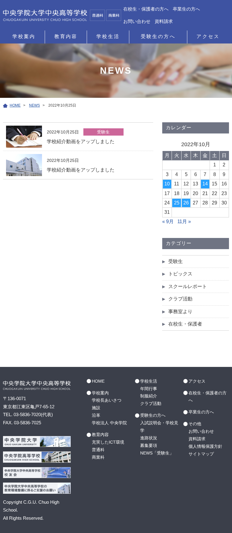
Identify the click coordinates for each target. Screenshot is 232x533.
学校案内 (24, 36)
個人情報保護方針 (205, 446)
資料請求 (164, 21)
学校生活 (108, 36)
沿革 (96, 415)
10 (167, 183)
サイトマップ (201, 453)
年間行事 (148, 388)
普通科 (98, 449)
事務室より (180, 311)
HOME (98, 381)
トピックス (180, 273)
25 (176, 202)
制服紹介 (148, 395)
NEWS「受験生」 (157, 453)
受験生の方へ (158, 36)
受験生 (175, 261)
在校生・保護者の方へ (146, 8)
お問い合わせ (136, 21)
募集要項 (148, 445)
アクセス (208, 36)
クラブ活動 (180, 298)
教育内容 (66, 36)
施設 (96, 407)
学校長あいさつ (106, 400)
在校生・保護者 (185, 323)
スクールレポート (187, 286)
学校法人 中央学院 (109, 422)
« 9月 (168, 221)
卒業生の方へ (186, 8)
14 (205, 183)
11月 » (184, 221)
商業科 (98, 457)
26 (186, 202)
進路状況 (148, 437)
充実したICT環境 (108, 442)
